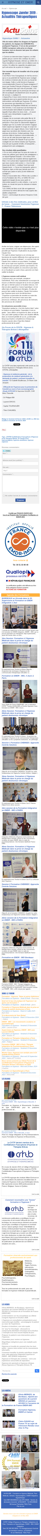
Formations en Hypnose (10, 998)
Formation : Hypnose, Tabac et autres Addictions (20, 996)
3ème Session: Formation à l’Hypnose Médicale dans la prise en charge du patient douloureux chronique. (18, 778)
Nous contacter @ (20, 560)
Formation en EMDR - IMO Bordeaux (17, 957)
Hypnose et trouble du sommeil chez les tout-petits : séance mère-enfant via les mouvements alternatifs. (20, 1348)
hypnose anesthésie (20, 440)
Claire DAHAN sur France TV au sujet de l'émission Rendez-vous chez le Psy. (28, 1424)
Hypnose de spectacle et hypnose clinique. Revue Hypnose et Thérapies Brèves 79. (18, 1364)
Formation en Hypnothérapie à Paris (15, 1071)
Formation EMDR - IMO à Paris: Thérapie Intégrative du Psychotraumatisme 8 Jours (18, 1045)
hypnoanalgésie (7, 440)
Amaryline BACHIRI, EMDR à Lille (11, 1485)
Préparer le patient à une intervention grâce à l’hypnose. (19, 1336)
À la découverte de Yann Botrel (13, 1015)
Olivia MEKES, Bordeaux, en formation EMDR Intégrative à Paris (11, 1450)
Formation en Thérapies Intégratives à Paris (18, 1038)
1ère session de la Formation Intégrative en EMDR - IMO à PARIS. (19, 809)
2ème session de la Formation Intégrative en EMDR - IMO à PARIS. (20, 919)
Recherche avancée (9, 1374)
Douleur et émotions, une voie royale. (16, 1326)
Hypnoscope (13, 8)
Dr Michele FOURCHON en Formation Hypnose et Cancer (30, 1486)
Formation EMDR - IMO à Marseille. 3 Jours (16, 1133)
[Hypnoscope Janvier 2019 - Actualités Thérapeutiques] (20, 25)
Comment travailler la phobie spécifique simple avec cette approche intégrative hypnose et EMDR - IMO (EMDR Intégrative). (20, 1354)
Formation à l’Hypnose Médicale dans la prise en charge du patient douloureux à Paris (20, 1008)
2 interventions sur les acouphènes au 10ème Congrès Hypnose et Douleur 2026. (19, 1317)
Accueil (4, 8)
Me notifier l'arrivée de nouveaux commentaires (21, 496)
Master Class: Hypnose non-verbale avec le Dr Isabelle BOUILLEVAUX (19, 1053)
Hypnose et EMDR (20, 2)
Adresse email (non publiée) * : (13, 460)
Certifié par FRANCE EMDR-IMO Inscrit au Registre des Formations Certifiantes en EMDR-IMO (20, 515)
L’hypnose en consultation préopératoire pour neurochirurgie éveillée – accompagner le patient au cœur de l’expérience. (20, 1322)
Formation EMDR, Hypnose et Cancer (30, 1449)
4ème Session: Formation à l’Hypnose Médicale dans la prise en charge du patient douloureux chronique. (18, 849)
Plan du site (20, 1506)
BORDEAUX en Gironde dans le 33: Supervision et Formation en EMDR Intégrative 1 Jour (17, 600)
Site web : (6, 467)
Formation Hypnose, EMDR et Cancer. (27, 1411)
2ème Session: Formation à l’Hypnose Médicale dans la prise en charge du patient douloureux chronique (18, 713)
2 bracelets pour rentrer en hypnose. (16, 1339)
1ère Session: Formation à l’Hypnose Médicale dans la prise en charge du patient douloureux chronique (18, 640)
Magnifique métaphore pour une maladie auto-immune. (19, 1343)
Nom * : (5, 453)
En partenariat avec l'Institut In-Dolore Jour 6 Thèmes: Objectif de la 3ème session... (19, 804)
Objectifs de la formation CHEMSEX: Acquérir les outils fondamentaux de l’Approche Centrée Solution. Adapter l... (20, 772)
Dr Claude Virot (23, 438)
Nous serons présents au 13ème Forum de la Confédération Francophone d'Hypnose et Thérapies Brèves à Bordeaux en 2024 (19, 1062)
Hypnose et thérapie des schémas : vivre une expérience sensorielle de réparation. (19, 1360)
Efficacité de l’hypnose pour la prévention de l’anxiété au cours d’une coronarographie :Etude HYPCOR (19, 389)
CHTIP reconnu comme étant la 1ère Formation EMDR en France (11, 1468)
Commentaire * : (8, 474)
